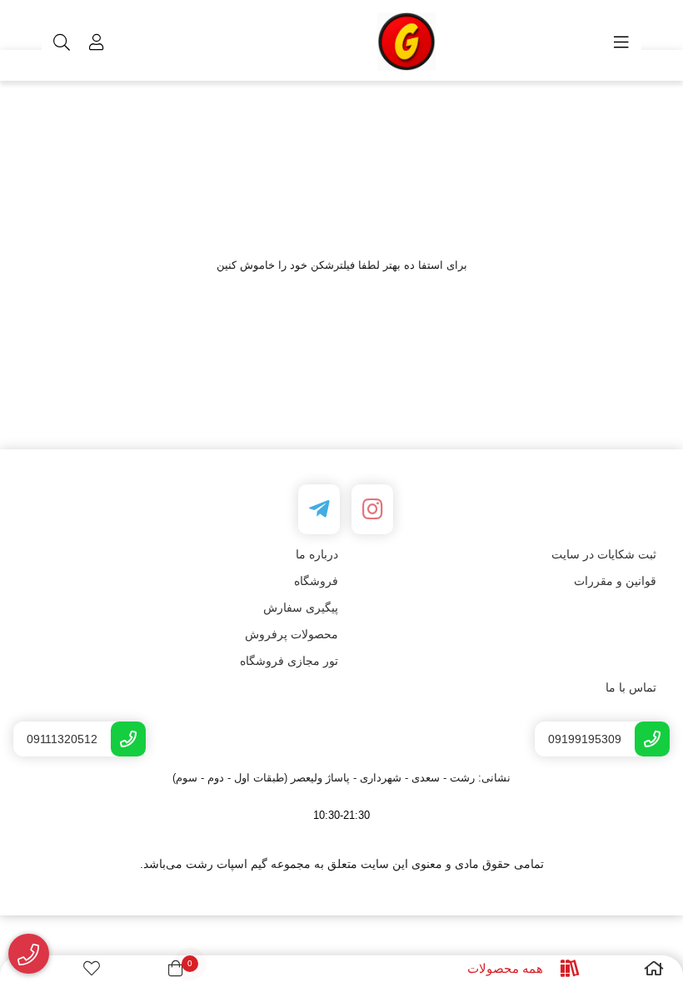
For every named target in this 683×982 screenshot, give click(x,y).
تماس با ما (631, 687)
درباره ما (317, 554)
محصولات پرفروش (291, 634)
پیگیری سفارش (300, 607)
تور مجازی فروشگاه (289, 660)
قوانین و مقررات (615, 581)
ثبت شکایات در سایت (603, 554)
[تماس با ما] (28, 954)
